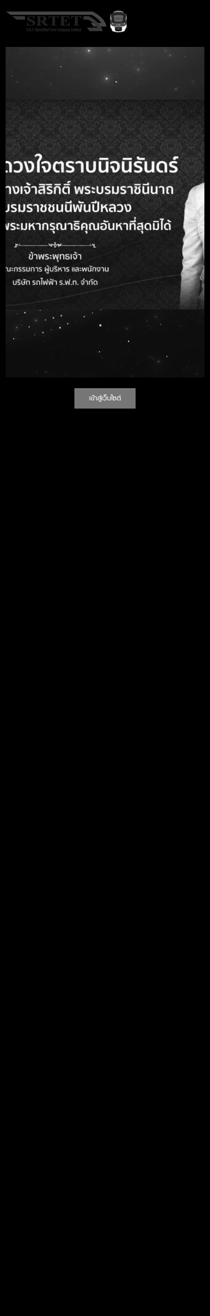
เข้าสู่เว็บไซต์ (105, 398)
